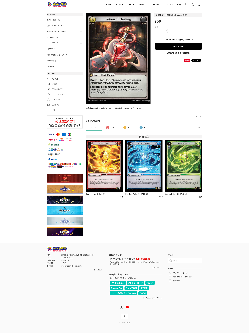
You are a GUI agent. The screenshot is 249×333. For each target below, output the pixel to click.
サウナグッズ (52, 61)
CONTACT (169, 5)
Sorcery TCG (52, 37)
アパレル (51, 67)
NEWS (141, 5)
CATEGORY (120, 5)
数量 (156, 27)
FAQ (179, 5)
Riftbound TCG (53, 20)
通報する (198, 116)
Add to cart (178, 46)
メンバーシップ (154, 5)
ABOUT (132, 5)
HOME (108, 5)
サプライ (51, 49)
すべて (93, 127)
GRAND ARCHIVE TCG (56, 31)
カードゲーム (52, 43)
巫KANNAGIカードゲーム (57, 26)
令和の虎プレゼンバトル (57, 55)
